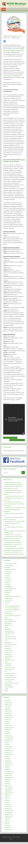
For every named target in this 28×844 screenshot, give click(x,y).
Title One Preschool (10, 679)
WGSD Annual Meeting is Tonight (13, 490)
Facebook (7, 602)
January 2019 (8, 748)
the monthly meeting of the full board (14, 50)
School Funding (8, 650)
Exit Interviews (8, 600)
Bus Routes (8, 571)
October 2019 (8, 740)
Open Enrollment (9, 631)
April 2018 (7, 758)
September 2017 (9, 764)
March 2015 (8, 804)
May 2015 (7, 800)
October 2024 (8, 704)
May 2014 (7, 823)
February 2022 (8, 712)
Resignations (8, 648)
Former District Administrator (12, 606)
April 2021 (7, 723)
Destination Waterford (10, 588)
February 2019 (8, 746)
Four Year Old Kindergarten (12, 608)
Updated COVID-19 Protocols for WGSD (15, 521)
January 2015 (8, 808)
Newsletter (7, 629)
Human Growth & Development (13, 615)
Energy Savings (8, 598)
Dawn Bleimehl (8, 586)
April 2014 (7, 825)
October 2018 (8, 752)
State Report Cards (9, 660)
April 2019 (7, 744)
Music (6, 627)
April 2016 (7, 783)
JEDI (6, 617)
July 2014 (7, 820)
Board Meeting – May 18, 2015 (16, 440)
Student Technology (10, 667)
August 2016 (8, 779)
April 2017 (7, 769)
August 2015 (8, 794)
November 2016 (9, 773)
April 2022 (7, 708)
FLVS (6, 604)
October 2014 (8, 814)
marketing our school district (12, 75)
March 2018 (8, 760)
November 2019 (9, 739)
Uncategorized (8, 685)
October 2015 (8, 791)
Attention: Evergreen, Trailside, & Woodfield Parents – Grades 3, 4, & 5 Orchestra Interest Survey (12, 544)
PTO (6, 640)
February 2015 (8, 806)
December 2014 (9, 810)
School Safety (8, 654)
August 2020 (8, 729)
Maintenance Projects (10, 621)
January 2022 (8, 713)
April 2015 (7, 802)
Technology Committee (11, 677)
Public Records (8, 642)
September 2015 (9, 793)
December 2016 (9, 771)
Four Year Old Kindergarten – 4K (13, 609)
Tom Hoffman (8, 681)
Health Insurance (9, 613)
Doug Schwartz (8, 590)
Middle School (8, 625)
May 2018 (7, 756)
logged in (12, 450)
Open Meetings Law (10, 633)
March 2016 (8, 785)
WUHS (6, 691)
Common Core (8, 579)
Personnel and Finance (10, 637)
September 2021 (9, 717)
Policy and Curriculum (10, 638)
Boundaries (8, 567)
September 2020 (9, 727)
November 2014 (9, 812)
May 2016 (7, 781)
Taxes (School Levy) (10, 673)
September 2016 (9, 777)
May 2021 (7, 721)
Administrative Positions (11, 563)
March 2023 (8, 706)
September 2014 (9, 816)
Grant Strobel (8, 611)
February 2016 (8, 787)
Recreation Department (11, 644)
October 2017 (8, 762)
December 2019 (9, 737)
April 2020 (7, 733)
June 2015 (7, 798)
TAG (6, 671)
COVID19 (7, 583)
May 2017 (7, 768)
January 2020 (8, 735)
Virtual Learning (9, 687)
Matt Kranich (8, 623)
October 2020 (8, 725)
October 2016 (8, 775)
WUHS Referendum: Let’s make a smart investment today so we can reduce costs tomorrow (13, 504)
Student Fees (8, 665)
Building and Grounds (10, 569)
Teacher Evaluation (9, 675)
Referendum (8, 646)
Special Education (9, 656)
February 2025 (8, 702)
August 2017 (8, 766)
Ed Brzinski (7, 592)
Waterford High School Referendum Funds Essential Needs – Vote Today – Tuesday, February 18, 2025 (13, 486)
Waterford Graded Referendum (13, 482)
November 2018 (9, 750)
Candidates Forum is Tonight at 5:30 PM (15, 507)
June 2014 (7, 822)
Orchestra (7, 635)
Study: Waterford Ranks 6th (11, 438)
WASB (6, 689)
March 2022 (8, 710)
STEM (6, 662)
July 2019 (7, 742)
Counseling (7, 581)
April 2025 (7, 700)
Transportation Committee (11, 683)
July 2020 (7, 731)
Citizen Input (8, 573)
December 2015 (9, 789)
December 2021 (9, 715)
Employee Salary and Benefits (12, 596)
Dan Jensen (8, 584)
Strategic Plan (8, 664)
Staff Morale (8, 658)
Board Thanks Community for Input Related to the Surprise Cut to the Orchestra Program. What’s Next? (13, 538)
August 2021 (8, 719)
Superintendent (9, 669)
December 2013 (9, 829)
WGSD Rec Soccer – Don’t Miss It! (13, 534)
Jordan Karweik (8, 619)
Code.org (7, 577)
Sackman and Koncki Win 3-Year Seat (14, 496)
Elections (7, 594)
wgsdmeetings (16, 37)
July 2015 (7, 796)
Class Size (7, 575)
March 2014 (8, 827)
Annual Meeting (9, 565)
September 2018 (9, 754)
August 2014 (8, 818)
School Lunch (8, 652)
